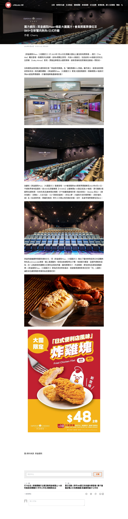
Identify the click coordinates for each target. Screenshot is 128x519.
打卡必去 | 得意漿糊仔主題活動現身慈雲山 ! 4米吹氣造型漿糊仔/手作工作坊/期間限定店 (43, 487)
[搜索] (122, 5)
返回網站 (28, 494)
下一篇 (67, 483)
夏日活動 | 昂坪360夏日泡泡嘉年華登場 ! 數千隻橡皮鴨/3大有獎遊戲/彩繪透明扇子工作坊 (84, 487)
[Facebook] (86, 494)
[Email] (100, 494)
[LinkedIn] (96, 494)
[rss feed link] (103, 494)
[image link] (8, 5)
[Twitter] (91, 494)
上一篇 (28, 483)
